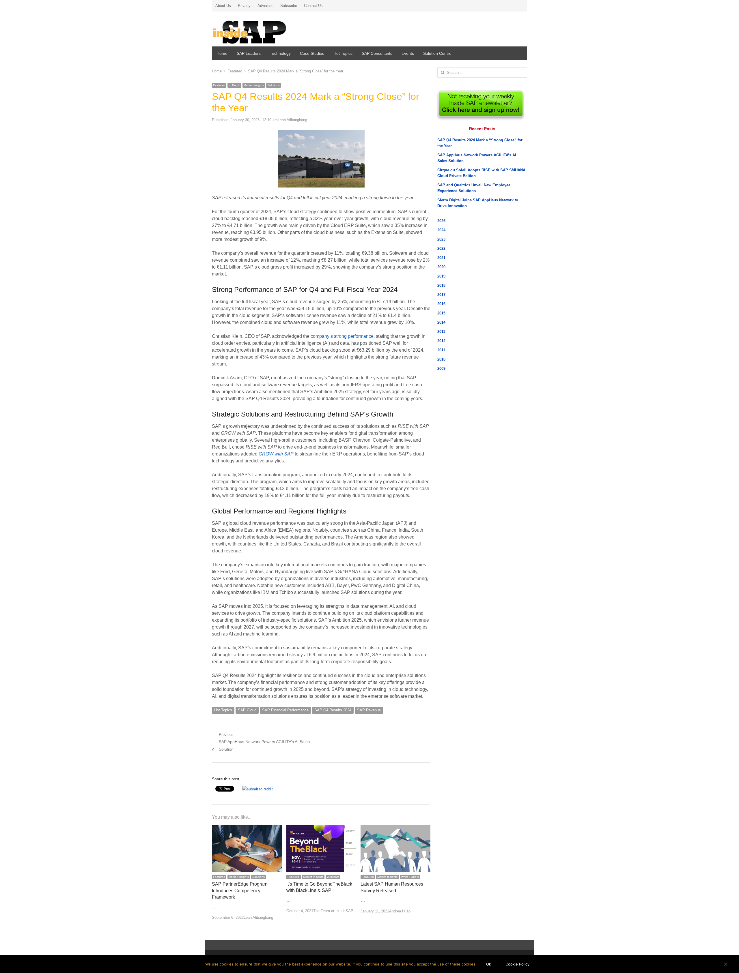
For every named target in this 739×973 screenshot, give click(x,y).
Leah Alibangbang (292, 120)
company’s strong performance (342, 336)
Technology (280, 53)
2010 (441, 359)
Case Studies (312, 53)
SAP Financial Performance (285, 710)
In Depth (234, 85)
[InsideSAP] (262, 30)
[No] (725, 964)
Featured (219, 85)
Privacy (244, 5)
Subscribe (288, 5)
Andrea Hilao (399, 911)
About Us (223, 5)
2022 (441, 248)
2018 (441, 285)
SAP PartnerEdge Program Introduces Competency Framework (239, 890)
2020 (441, 267)
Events (408, 53)
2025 (441, 221)
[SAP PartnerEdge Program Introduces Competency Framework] (247, 828)
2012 (441, 341)
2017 (441, 295)
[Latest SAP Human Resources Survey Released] (395, 828)
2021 (441, 258)
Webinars (333, 876)
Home (222, 53)
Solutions (273, 85)
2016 (441, 304)
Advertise (265, 5)
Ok (488, 964)
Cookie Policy (517, 964)
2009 (441, 368)
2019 (441, 276)
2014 (441, 322)
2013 (441, 331)
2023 (441, 239)
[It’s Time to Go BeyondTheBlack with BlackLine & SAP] (321, 828)
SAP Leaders (249, 53)
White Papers (410, 876)
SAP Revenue (369, 710)
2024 (441, 230)
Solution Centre (437, 53)
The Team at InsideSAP (333, 911)
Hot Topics (342, 53)
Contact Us (313, 5)
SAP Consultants (377, 53)
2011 (441, 350)
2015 (441, 313)
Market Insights (254, 85)
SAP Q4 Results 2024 (332, 710)
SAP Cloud (247, 710)
